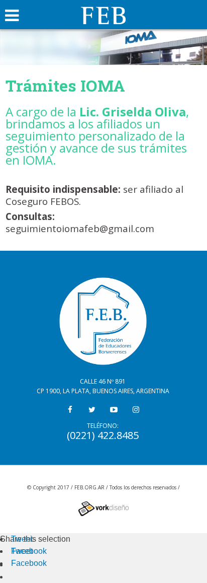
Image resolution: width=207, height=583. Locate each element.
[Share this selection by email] (16, 564)
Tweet (22, 539)
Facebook (29, 551)
